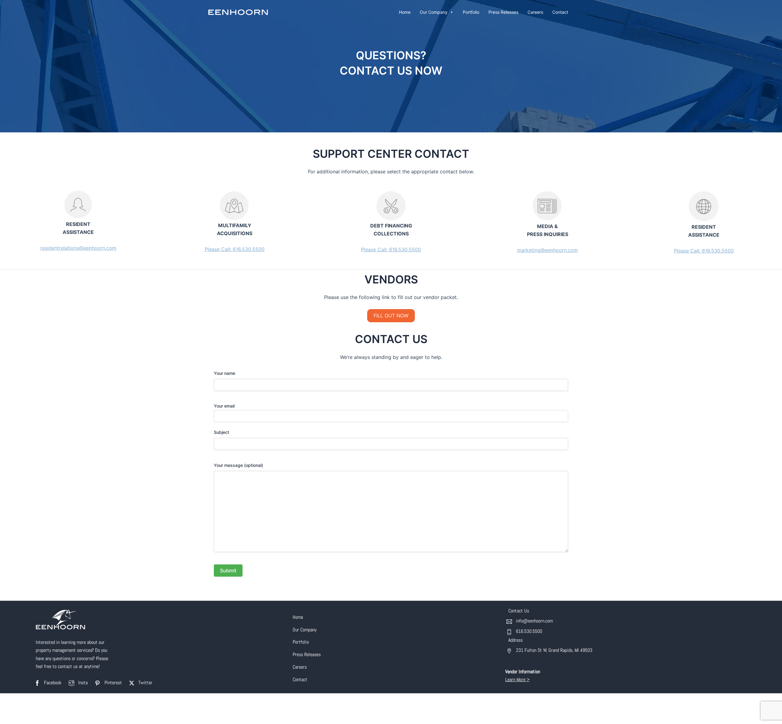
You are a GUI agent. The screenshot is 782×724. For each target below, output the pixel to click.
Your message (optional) (238, 465)
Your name (224, 373)
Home (405, 12)
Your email (224, 405)
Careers (535, 12)
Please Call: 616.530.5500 (235, 249)
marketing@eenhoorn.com (547, 250)
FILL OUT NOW (391, 315)
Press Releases (503, 12)
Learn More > (517, 679)
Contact (560, 12)
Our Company (434, 12)
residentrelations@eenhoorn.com (78, 248)
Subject (221, 432)
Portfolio (471, 12)
